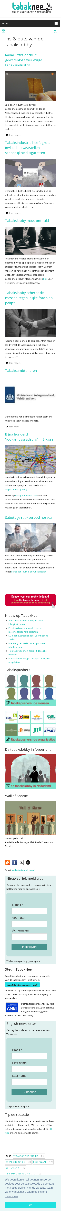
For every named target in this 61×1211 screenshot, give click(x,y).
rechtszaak (43, 1162)
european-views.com (26, 495)
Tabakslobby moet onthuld (27, 220)
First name (19, 1063)
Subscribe (29, 1092)
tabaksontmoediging (29, 1156)
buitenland (15, 1168)
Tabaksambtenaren (21, 370)
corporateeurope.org (16, 489)
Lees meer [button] (11, 1196)
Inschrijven (29, 947)
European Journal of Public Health (28, 571)
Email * (17, 1050)
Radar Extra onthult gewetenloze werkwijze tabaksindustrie (23, 60)
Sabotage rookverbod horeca (28, 517)
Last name (19, 1075)
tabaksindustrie (18, 1162)
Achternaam (20, 930)
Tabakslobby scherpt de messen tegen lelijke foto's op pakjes (29, 297)
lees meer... (15, 134)
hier (45, 278)
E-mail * (17, 905)
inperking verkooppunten (23, 1173)
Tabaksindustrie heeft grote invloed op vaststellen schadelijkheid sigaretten (27, 147)
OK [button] (30, 1205)
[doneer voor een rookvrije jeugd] (30, 608)
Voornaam (19, 917)
